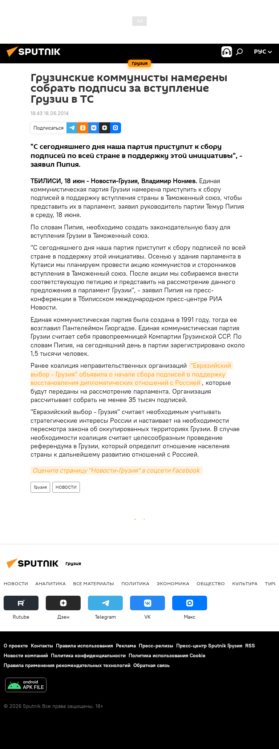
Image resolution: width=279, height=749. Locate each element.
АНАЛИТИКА (50, 583)
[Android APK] (25, 686)
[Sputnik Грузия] (36, 58)
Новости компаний (26, 655)
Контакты (42, 645)
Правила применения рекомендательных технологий (67, 665)
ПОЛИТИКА (135, 583)
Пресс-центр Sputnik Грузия (209, 645)
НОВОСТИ (66, 487)
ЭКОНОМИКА (173, 583)
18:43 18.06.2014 (50, 113)
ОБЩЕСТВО (211, 583)
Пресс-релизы (156, 645)
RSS (250, 645)
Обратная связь (151, 665)
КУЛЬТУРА (245, 583)
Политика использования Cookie (167, 655)
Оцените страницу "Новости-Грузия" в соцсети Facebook (116, 470)
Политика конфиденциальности (88, 655)
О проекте (16, 645)
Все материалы (93, 583)
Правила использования (84, 645)
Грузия (40, 487)
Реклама (126, 645)
